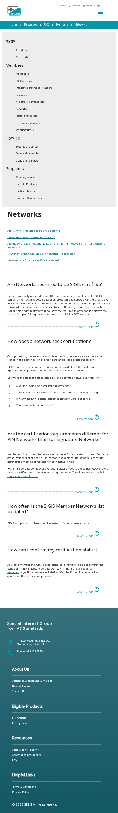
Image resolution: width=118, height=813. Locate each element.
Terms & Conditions (24, 786)
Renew (62, 6)
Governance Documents (26, 754)
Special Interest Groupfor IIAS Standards (29, 625)
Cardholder (22, 57)
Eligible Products (26, 183)
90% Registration (26, 177)
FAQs (15, 760)
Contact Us (87, 6)
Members (62, 24)
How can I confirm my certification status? (33, 260)
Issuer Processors (27, 115)
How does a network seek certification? (31, 237)
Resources (30, 24)
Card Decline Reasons (25, 749)
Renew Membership (28, 153)
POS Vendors (24, 80)
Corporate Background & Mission (32, 680)
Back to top (88, 324)
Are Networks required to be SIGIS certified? (34, 230)
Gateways (21, 94)
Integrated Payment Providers (34, 87)
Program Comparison (29, 197)
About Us (21, 50)
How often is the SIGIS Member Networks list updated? (41, 253)
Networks (21, 108)
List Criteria (19, 717)
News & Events (21, 686)
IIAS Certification (26, 191)
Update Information (28, 160)
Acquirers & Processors (30, 101)
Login (96, 6)
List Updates (19, 723)
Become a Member (27, 146)
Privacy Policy (20, 791)
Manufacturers (25, 129)
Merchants (22, 73)
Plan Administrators (28, 122)
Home (13, 24)
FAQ (46, 24)
